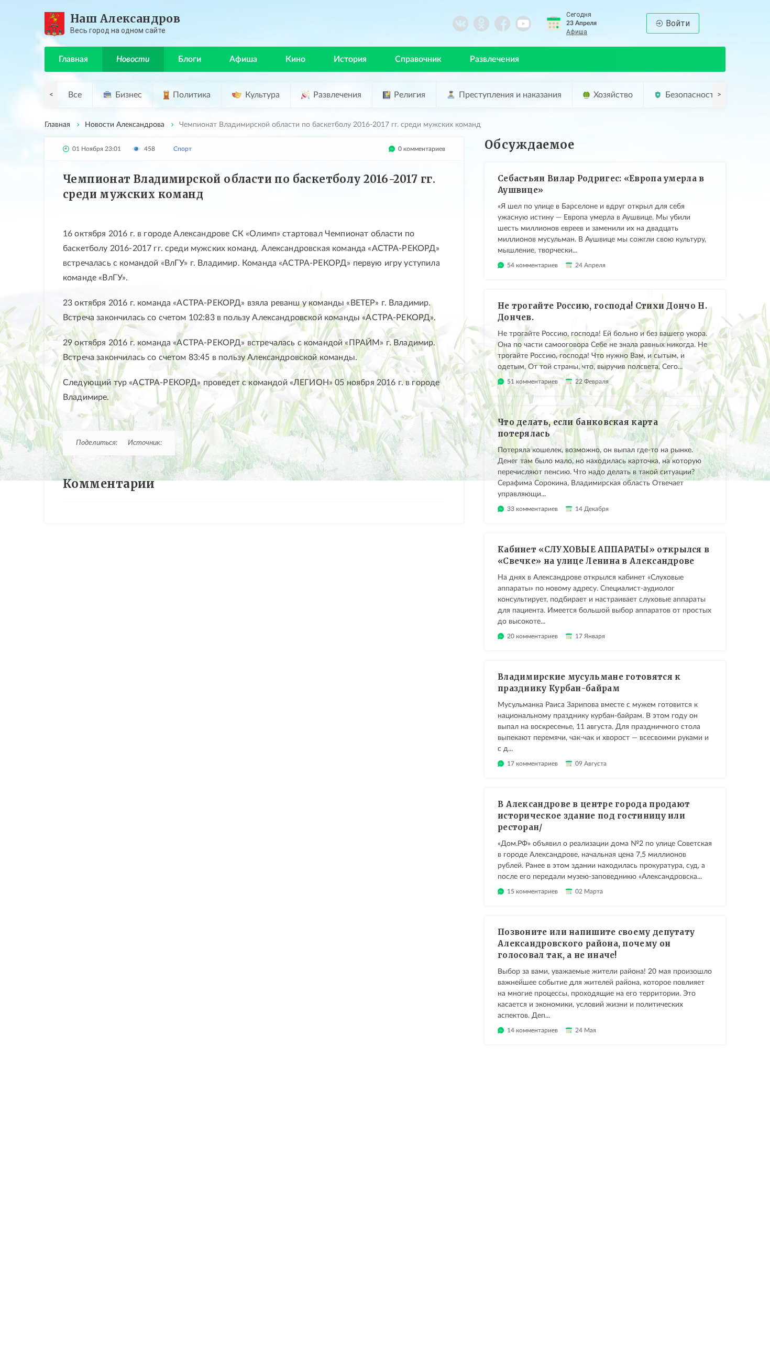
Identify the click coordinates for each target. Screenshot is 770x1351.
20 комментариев (532, 636)
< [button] (51, 95)
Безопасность (691, 95)
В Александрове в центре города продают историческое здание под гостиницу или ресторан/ (594, 815)
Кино (295, 59)
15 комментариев (532, 891)
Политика (192, 95)
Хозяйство (613, 95)
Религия (409, 95)
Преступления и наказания (510, 95)
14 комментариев (532, 1030)
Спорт (182, 149)
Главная (73, 59)
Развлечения (494, 59)
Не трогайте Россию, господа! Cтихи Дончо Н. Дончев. (602, 311)
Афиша (576, 32)
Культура (262, 95)
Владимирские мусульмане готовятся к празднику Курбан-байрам (589, 682)
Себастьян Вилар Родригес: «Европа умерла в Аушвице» (601, 184)
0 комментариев (421, 149)
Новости (133, 59)
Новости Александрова (124, 124)
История (350, 59)
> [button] (719, 95)
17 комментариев (532, 763)
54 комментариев (532, 265)
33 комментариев (532, 509)
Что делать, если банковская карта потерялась (578, 428)
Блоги (189, 59)
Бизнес (128, 95)
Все (75, 95)
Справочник (418, 59)
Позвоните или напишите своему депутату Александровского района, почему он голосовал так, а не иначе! (596, 943)
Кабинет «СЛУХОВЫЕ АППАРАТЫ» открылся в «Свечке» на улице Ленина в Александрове (603, 555)
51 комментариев (532, 381)
